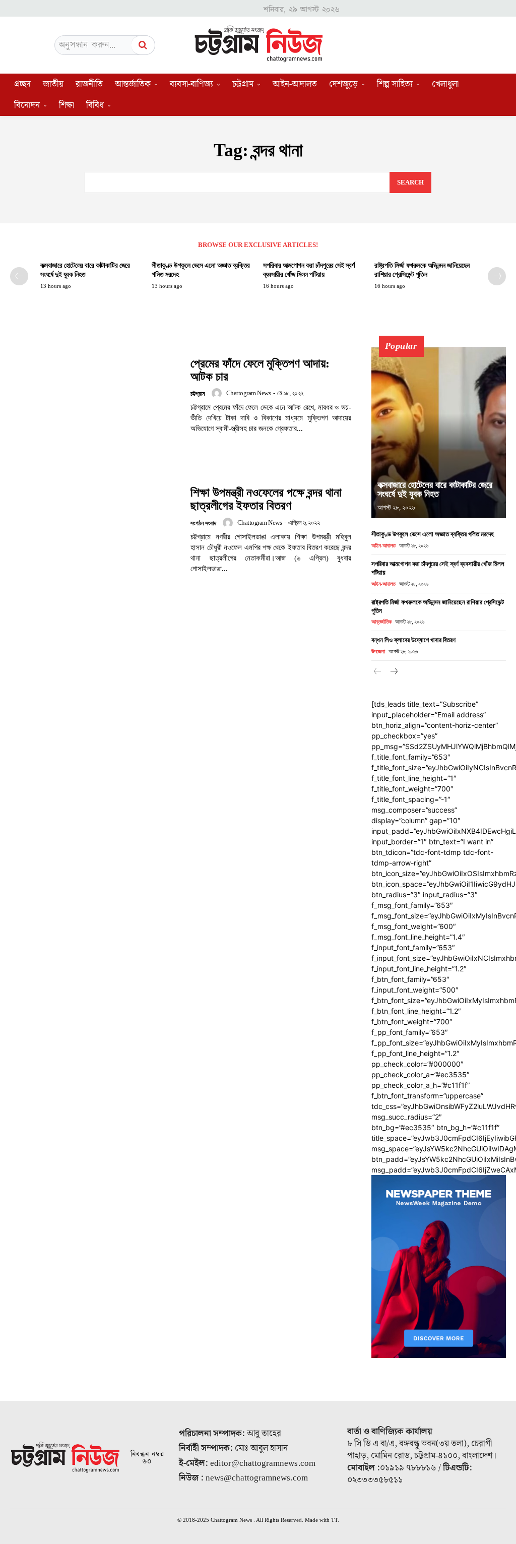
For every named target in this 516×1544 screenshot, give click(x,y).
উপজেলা (378, 651)
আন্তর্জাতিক (381, 622)
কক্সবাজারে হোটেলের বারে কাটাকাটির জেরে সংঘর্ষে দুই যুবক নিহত (434, 489)
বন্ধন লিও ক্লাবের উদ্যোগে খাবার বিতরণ (413, 640)
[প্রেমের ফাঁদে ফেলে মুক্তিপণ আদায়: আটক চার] (95, 395)
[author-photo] (218, 393)
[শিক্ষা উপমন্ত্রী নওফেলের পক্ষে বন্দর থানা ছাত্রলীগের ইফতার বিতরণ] (95, 530)
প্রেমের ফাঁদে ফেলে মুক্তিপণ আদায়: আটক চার (260, 370)
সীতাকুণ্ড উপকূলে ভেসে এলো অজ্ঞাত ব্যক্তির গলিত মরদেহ (432, 534)
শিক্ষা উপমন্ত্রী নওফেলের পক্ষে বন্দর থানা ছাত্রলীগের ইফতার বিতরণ (266, 499)
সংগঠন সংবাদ (203, 523)
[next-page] (497, 276)
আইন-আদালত (383, 545)
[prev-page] (19, 276)
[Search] (143, 45)
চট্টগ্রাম (197, 393)
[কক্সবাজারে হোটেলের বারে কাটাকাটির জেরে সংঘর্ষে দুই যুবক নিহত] (438, 432)
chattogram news (248, 393)
